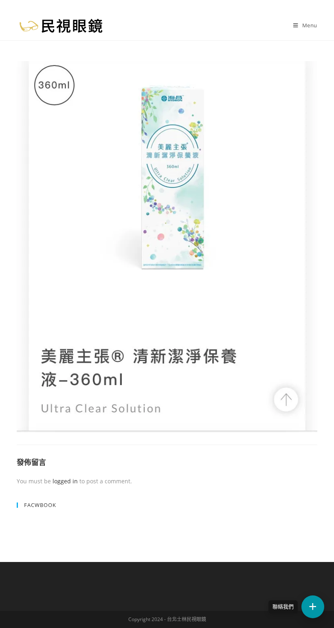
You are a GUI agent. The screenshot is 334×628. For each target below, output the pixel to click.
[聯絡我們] (312, 606)
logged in (65, 481)
